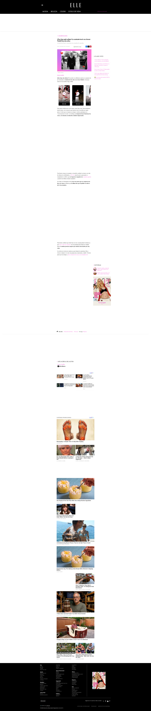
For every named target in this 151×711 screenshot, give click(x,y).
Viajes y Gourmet (44, 678)
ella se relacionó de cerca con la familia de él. (78, 254)
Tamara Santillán (61, 364)
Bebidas (41, 684)
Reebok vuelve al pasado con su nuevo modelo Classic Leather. (103, 273)
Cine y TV (58, 666)
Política (58, 693)
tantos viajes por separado (65, 244)
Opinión (74, 668)
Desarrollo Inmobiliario (77, 674)
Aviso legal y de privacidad (83, 706)
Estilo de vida (74, 11)
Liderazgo (74, 682)
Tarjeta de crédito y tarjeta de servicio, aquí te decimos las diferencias (103, 269)
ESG (73, 686)
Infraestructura (75, 675)
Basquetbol (58, 675)
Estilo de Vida (43, 689)
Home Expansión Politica (61, 683)
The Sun (73, 175)
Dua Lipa (76, 331)
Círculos (42, 675)
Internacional (59, 685)
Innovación (75, 693)
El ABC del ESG (75, 694)
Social (73, 689)
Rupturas (85, 331)
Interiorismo (75, 677)
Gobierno (58, 694)
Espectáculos (43, 673)
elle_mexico (106, 700)
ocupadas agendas (87, 177)
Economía (58, 684)
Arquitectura (75, 676)
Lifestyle (58, 677)
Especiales (74, 684)
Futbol (57, 671)
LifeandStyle (59, 691)
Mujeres (58, 690)
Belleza (54, 11)
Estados (74, 667)
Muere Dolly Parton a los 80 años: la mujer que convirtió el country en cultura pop (101, 65)
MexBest (42, 682)
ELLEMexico (103, 701)
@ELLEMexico (62, 366)
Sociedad (74, 669)
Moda (45, 11)
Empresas (58, 682)
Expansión (58, 681)
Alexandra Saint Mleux (68, 331)
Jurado (41, 690)
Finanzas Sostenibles (76, 692)
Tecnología (58, 686)
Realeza (41, 674)
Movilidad (74, 691)
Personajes (42, 686)
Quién (41, 672)
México (57, 695)
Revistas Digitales (102, 11)
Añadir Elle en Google (78, 46)
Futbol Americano (60, 674)
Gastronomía (43, 683)
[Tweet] (88, 46)
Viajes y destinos (44, 685)
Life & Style (42, 692)
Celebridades (62, 36)
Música (57, 667)
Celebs (63, 11)
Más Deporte (59, 676)
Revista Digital (102, 302)
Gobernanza (75, 690)
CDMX (73, 666)
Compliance (93, 706)
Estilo (41, 693)
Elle (41, 665)
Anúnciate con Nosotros (104, 706)
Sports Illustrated (60, 670)
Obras (57, 687)
